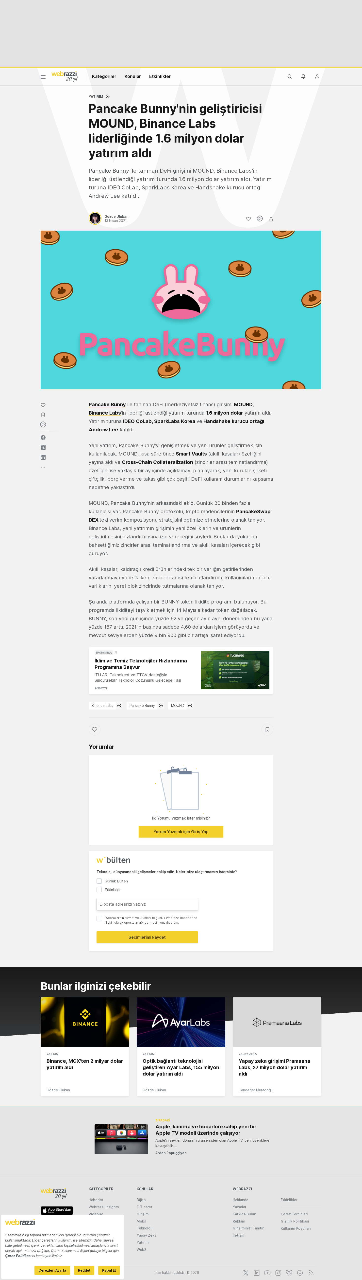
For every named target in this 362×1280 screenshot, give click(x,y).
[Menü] (43, 77)
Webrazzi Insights (104, 1207)
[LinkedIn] (256, 1272)
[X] (245, 1272)
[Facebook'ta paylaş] (43, 437)
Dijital (142, 1200)
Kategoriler (104, 76)
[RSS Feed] (310, 1272)
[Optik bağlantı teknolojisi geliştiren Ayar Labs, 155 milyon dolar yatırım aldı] (181, 1022)
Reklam (239, 1221)
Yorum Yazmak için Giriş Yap (181, 831)
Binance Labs (105, 413)
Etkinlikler (160, 76)
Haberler (96, 1200)
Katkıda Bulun (244, 1214)
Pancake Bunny (107, 404)
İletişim (239, 1235)
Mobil (141, 1221)
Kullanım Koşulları (296, 1228)
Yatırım (96, 96)
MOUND (177, 705)
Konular (133, 76)
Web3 (142, 1249)
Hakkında (240, 1200)
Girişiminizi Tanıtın (248, 1228)
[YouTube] (267, 1272)
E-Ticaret (144, 1207)
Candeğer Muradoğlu (256, 1090)
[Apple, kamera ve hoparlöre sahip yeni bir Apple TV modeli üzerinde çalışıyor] (121, 1139)
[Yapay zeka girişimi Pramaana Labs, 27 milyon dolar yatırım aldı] (277, 1022)
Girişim (143, 1214)
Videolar (96, 1214)
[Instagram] (278, 1272)
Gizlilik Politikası (295, 1221)
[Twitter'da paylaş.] (43, 447)
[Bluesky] (289, 1272)
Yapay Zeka (248, 1054)
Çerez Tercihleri (294, 1214)
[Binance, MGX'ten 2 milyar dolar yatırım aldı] (85, 1022)
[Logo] (64, 76)
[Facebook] (299, 1272)
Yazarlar (239, 1207)
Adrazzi (101, 688)
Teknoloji (144, 1228)
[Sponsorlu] (235, 670)
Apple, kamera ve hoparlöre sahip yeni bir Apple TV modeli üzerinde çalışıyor (205, 1130)
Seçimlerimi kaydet (147, 937)
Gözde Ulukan (58, 1090)
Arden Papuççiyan (171, 1153)
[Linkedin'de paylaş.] (43, 457)
